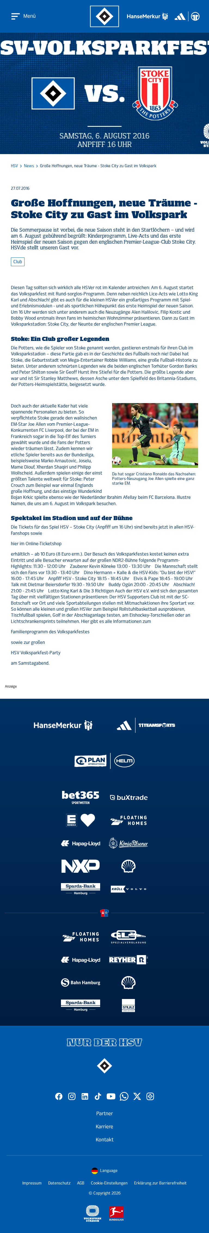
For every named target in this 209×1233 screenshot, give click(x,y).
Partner (104, 1114)
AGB (80, 1183)
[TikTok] (98, 1096)
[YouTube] (111, 1096)
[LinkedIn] (85, 1096)
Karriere (104, 1127)
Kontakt (104, 1140)
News (29, 166)
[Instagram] (71, 1096)
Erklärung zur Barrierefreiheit (160, 1183)
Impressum (32, 1183)
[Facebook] (58, 1096)
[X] (137, 1096)
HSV (14, 166)
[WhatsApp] (124, 1096)
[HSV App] (150, 1096)
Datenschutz (59, 1183)
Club (17, 261)
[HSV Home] (104, 16)
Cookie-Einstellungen (109, 1183)
